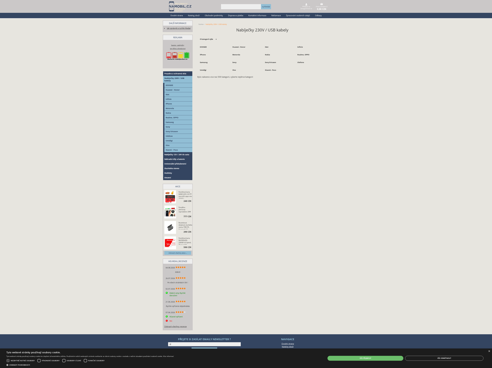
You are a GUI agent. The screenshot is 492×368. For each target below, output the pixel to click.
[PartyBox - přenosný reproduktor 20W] (170, 212)
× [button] (489, 351)
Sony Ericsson (270, 62)
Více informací (168, 356)
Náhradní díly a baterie (174, 159)
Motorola (236, 54)
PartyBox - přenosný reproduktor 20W (185, 209)
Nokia (267, 54)
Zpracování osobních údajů (298, 15)
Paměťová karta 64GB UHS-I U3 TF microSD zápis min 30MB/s (185, 195)
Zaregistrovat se (306, 8)
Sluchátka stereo (171, 168)
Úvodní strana (176, 15)
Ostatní (167, 177)
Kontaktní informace (257, 15)
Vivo (234, 70)
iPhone (203, 54)
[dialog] (246, 358)
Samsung (203, 62)
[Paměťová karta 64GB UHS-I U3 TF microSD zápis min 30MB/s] (170, 197)
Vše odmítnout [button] (444, 358)
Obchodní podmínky (214, 15)
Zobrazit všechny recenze (175, 326)
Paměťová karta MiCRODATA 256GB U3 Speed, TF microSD (185, 241)
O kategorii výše (206, 39)
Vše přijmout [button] (365, 358)
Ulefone (300, 62)
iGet (266, 47)
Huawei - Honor (238, 47)
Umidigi (203, 70)
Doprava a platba (235, 15)
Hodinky (168, 173)
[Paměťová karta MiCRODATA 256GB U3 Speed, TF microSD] (170, 243)
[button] (90, 365)
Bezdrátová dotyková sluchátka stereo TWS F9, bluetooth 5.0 (185, 225)
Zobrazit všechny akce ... (178, 253)
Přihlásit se (306, 7)
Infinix (300, 47)
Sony (234, 62)
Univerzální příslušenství (175, 164)
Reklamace (276, 15)
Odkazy (318, 15)
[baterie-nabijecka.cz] (177, 62)
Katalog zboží (194, 15)
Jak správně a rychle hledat (179, 28)
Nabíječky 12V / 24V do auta (176, 154)
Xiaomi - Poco (270, 70)
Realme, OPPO (303, 54)
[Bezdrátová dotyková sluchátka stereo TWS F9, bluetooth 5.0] (170, 228)
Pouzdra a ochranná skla (175, 73)
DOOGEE (203, 47)
